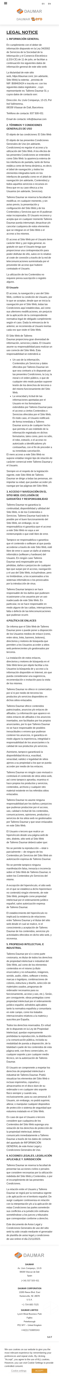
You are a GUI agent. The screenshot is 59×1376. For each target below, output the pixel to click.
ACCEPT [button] (39, 1371)
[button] (5, 3)
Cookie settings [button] (18, 1370)
